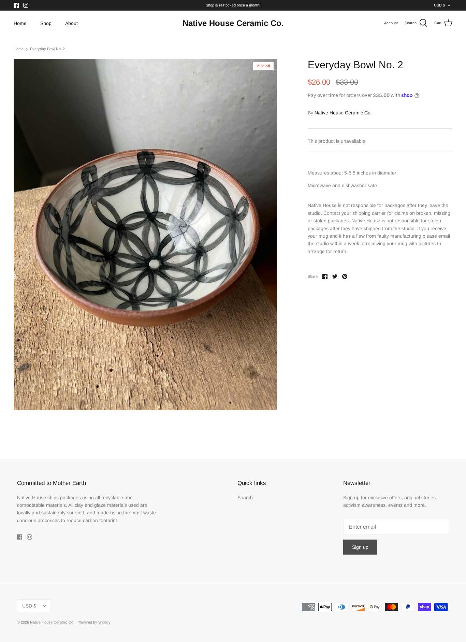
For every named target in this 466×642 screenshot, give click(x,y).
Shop (46, 23)
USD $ (439, 5)
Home (20, 23)
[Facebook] (16, 5)
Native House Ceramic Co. (343, 112)
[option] (145, 234)
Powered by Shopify (94, 622)
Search (245, 497)
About (71, 23)
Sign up (360, 547)
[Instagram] (25, 5)
